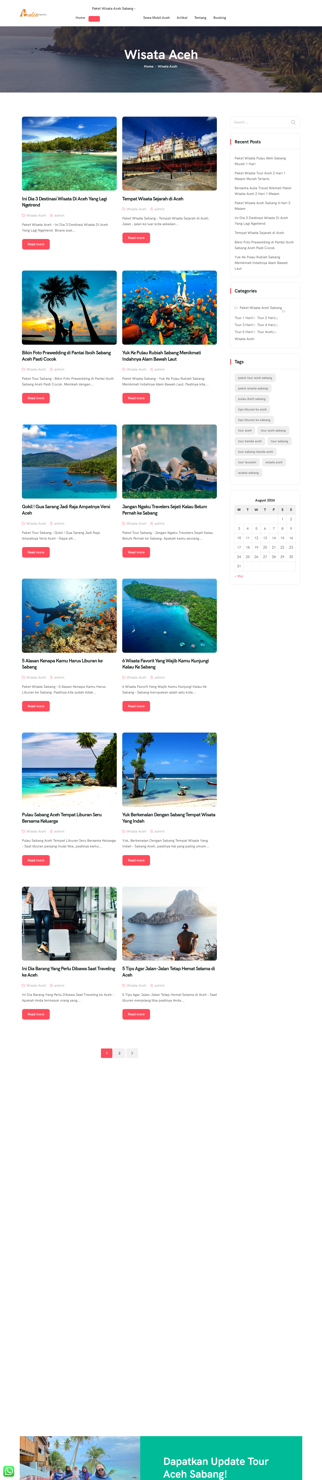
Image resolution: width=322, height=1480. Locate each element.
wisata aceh (274, 462)
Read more (36, 244)
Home (80, 17)
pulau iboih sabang (252, 399)
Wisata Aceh (36, 215)
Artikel (182, 17)
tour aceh (245, 430)
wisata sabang (248, 473)
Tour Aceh (265, 332)
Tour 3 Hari (243, 325)
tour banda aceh (250, 441)
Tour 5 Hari (243, 332)
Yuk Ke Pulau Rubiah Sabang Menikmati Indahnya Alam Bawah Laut (261, 263)
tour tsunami (247, 462)
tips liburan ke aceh (252, 409)
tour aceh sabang (273, 430)
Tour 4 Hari (266, 325)
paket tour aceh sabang (255, 378)
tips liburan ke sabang (254, 420)
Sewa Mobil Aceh (156, 17)
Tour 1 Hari (243, 318)
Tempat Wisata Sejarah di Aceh (259, 232)
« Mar (239, 576)
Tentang (200, 17)
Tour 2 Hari (266, 318)
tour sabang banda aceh (255, 452)
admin (59, 215)
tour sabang (279, 441)
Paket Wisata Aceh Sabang (112, 8)
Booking (219, 17)
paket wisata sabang (253, 388)
